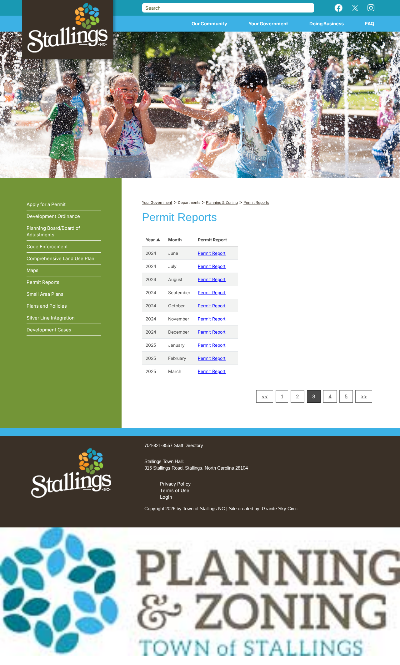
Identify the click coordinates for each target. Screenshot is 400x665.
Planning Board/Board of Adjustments (53, 231)
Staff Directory (188, 445)
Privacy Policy (175, 484)
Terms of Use (174, 490)
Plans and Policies (47, 306)
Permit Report (212, 239)
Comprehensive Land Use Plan (60, 258)
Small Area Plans (45, 294)
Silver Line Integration (51, 318)
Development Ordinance (53, 216)
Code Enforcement (47, 246)
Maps (32, 270)
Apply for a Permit (46, 204)
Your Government (268, 24)
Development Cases (49, 330)
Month (175, 239)
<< (265, 396)
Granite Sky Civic (280, 508)
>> (364, 396)
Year (151, 239)
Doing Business (326, 24)
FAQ (369, 24)
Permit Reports (43, 282)
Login (166, 497)
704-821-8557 (158, 445)
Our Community (209, 24)
